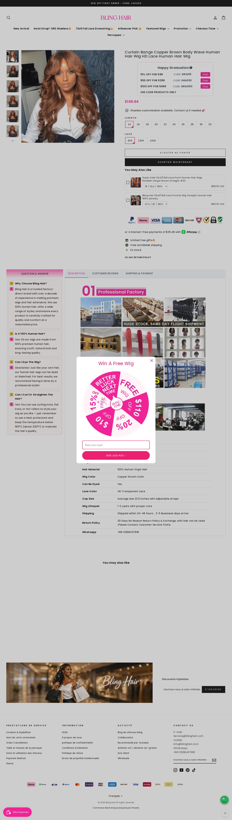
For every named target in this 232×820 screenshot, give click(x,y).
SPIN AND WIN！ (116, 455)
